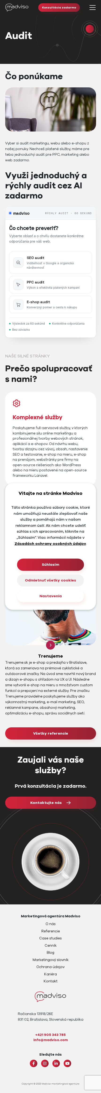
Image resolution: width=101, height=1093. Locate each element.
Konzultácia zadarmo (59, 7)
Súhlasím (50, 564)
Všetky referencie (50, 733)
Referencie (50, 931)
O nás (51, 924)
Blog (50, 952)
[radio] (50, 263)
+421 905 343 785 (50, 1034)
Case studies (50, 938)
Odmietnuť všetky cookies (50, 580)
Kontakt (51, 981)
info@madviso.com (50, 1040)
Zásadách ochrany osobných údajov (50, 543)
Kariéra (50, 974)
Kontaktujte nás (46, 802)
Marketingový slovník (51, 959)
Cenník (51, 945)
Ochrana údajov (50, 967)
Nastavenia (50, 596)
